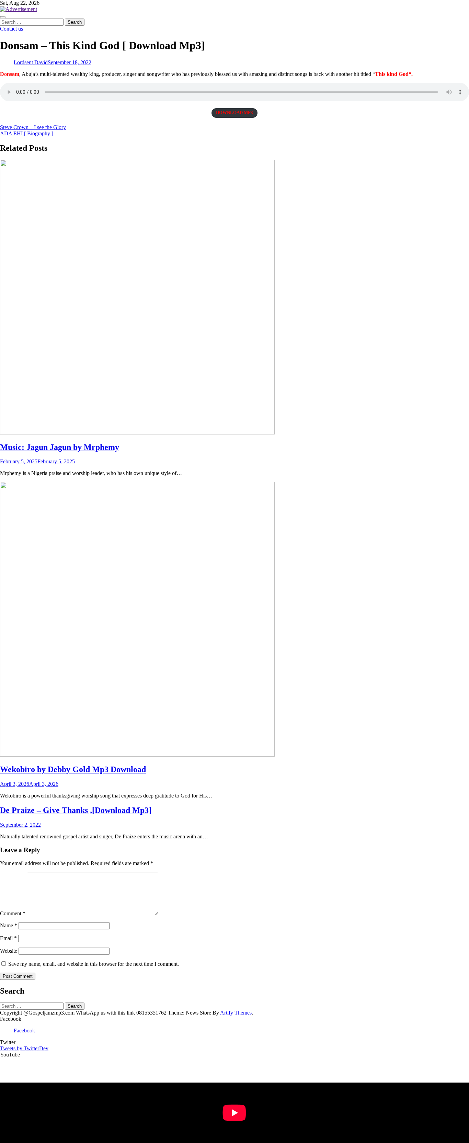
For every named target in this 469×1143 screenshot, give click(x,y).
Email (8, 938)
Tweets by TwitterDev (24, 1048)
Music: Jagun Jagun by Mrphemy (59, 447)
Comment (12, 913)
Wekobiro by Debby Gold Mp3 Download (73, 769)
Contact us (11, 29)
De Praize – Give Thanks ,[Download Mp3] (75, 810)
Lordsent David (31, 62)
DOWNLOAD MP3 (234, 112)
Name (8, 925)
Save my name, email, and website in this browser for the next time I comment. (93, 964)
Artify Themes (236, 1013)
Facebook (24, 1030)
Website (8, 951)
